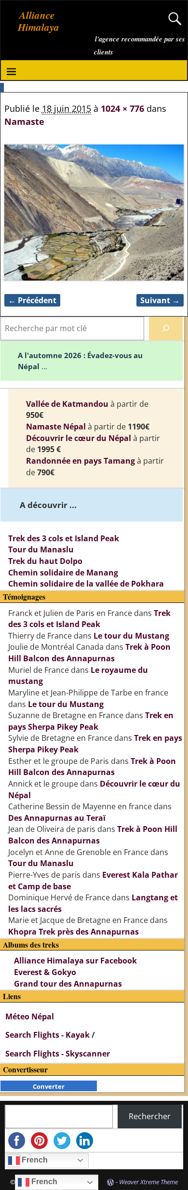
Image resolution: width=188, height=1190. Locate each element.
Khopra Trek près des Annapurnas (73, 931)
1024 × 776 (122, 108)
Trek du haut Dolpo (45, 561)
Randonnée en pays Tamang (80, 460)
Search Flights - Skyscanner (57, 1053)
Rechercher (150, 1116)
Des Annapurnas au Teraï (57, 818)
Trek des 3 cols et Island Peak (63, 538)
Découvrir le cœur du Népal (78, 438)
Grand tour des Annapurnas (68, 983)
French (34, 1160)
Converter (49, 1086)
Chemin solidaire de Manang (63, 572)
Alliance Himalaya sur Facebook (75, 960)
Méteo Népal (29, 1016)
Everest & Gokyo (45, 972)
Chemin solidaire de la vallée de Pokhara (86, 583)
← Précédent (32, 300)
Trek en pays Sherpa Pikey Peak (91, 721)
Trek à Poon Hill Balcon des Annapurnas (89, 653)
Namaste (24, 121)
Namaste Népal (56, 426)
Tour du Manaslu (41, 549)
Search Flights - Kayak (48, 1035)
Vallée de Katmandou (67, 404)
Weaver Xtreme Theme (148, 1181)
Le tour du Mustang (131, 635)
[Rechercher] (166, 328)
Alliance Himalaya (38, 21)
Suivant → (160, 300)
